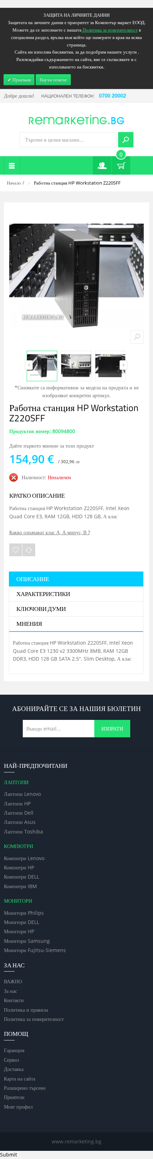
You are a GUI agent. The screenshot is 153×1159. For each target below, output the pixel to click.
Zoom (137, 337)
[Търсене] (125, 139)
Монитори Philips (24, 912)
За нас (10, 991)
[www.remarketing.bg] (76, 119)
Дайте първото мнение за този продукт (51, 445)
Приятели (14, 1097)
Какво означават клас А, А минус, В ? (49, 532)
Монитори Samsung (27, 940)
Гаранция (14, 1050)
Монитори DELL (21, 922)
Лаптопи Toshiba (23, 831)
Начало (14, 183)
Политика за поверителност (34, 1019)
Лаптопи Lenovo (22, 794)
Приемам (21, 79)
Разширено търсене (25, 1087)
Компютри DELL (21, 876)
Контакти (14, 1000)
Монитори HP (19, 931)
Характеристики (43, 594)
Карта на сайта (19, 1078)
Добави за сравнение (28, 549)
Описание (32, 579)
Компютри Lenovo (24, 858)
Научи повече (53, 79)
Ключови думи (41, 609)
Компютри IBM (20, 886)
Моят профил (18, 1106)
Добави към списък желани (15, 549)
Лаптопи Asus (20, 822)
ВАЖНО (13, 981)
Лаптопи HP (17, 803)
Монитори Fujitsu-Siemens (35, 950)
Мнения (29, 624)
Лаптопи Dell (18, 812)
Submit (8, 1154)
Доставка (13, 1069)
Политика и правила (26, 1009)
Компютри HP (19, 867)
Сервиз (11, 1059)
